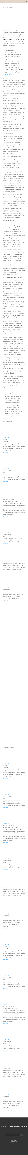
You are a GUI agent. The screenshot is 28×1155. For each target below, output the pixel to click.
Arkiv (18, 1130)
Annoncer (15, 1130)
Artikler (3, 1126)
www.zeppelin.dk (9, 74)
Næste (10, 604)
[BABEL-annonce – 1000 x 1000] (14, 629)
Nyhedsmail (22, 1130)
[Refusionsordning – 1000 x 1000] (14, 652)
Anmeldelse (6, 437)
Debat (25, 1126)
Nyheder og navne (18, 1126)
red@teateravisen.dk (15, 1144)
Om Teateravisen (6, 1130)
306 (8, 604)
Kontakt (11, 1130)
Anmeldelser (9, 1126)
